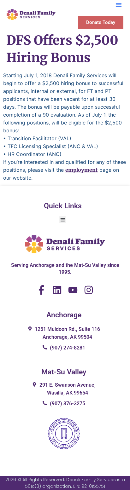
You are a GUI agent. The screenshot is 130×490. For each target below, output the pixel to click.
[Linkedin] (57, 290)
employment (81, 170)
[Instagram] (88, 290)
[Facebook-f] (41, 290)
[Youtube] (73, 290)
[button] (118, 4)
